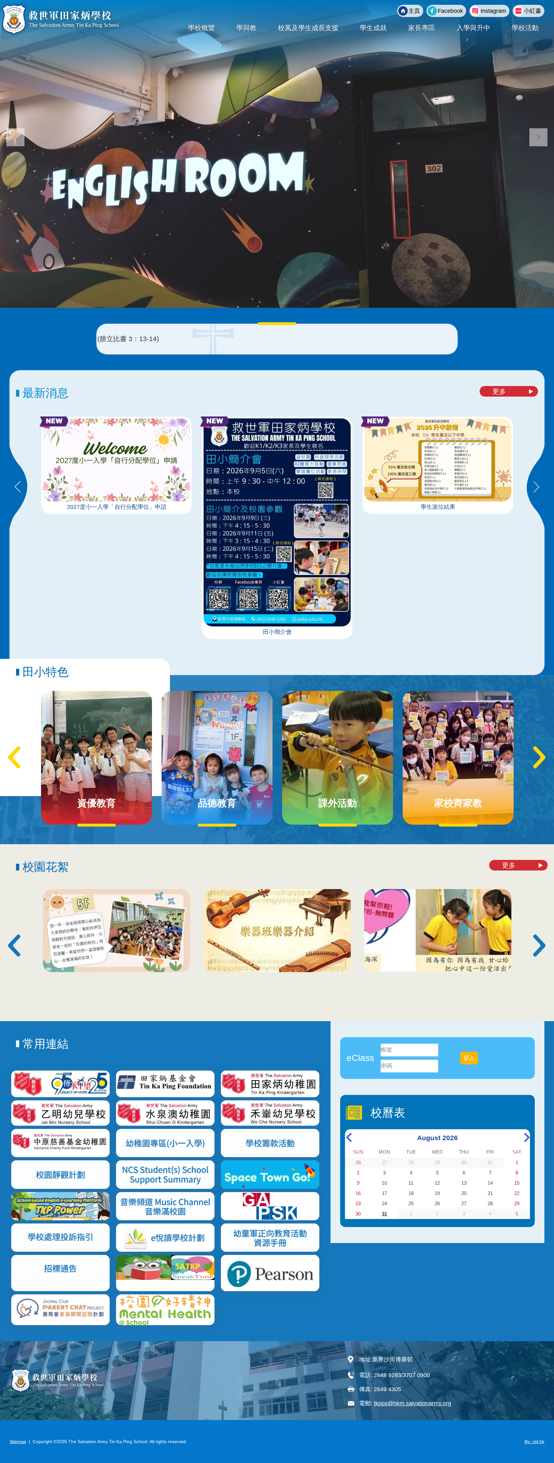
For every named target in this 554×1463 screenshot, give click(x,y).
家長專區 (421, 27)
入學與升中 (473, 27)
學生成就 (373, 27)
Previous (17, 487)
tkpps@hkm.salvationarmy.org (412, 1403)
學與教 (246, 27)
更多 (499, 391)
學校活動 (525, 27)
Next (536, 487)
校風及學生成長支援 (308, 27)
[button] (538, 137)
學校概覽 (201, 27)
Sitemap (18, 1441)
